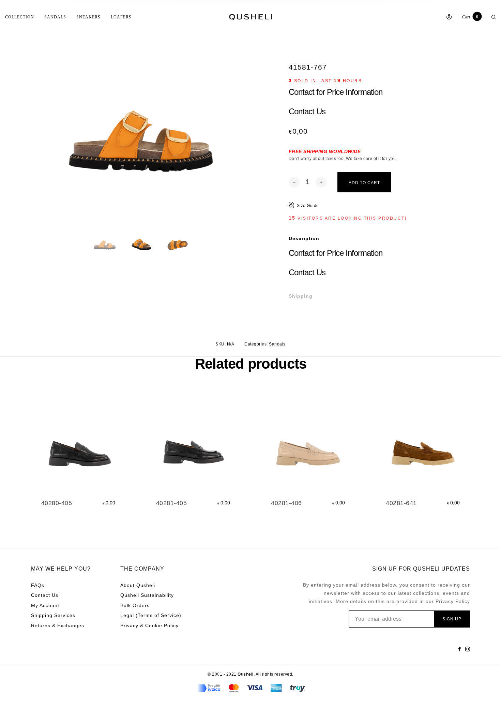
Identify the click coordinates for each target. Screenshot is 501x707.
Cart (470, 16)
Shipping (301, 296)
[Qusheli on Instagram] (467, 649)
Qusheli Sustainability (147, 595)
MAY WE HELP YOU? (61, 569)
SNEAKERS (88, 17)
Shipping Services (53, 615)
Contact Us (308, 111)
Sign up (451, 619)
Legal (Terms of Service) (150, 615)
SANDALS (55, 17)
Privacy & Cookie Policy (149, 625)
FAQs (37, 585)
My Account (45, 605)
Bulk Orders (135, 605)
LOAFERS (121, 17)
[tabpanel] (140, 164)
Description (304, 238)
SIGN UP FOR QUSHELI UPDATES (421, 569)
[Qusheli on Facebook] (459, 649)
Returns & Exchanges (57, 625)
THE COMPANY (142, 569)
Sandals (277, 344)
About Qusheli (137, 585)
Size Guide (308, 205)
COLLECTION (19, 17)
